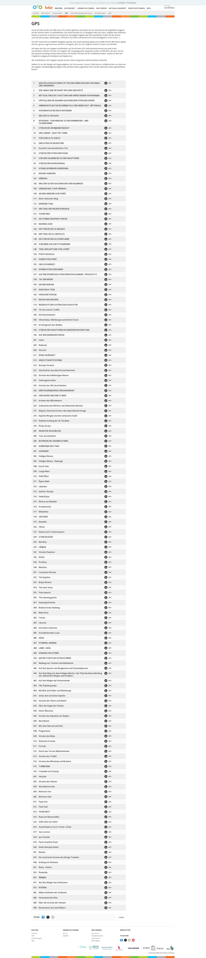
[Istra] (170, 948)
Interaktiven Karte (97, 936)
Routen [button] (58, 8)
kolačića (122, 2)
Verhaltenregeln (100, 13)
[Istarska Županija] (153, 948)
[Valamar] (133, 948)
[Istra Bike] (43, 5)
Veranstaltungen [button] (85, 8)
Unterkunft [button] (69, 8)
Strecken (36, 13)
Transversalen (57, 13)
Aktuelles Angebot (117, 8)
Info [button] (149, 8)
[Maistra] (107, 948)
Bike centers (45, 13)
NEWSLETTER (125, 930)
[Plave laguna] (120, 948)
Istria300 (65, 936)
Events (65, 933)
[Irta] (93, 948)
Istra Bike (156, 953)
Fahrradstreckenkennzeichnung (81, 13)
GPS (66, 13)
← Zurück (120, 917)
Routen (34, 930)
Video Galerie (96, 938)
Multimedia (97, 930)
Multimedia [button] (101, 8)
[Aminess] (82, 948)
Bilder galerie (96, 941)
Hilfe (109, 13)
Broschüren (95, 933)
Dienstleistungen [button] (136, 8)
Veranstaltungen (71, 930)
